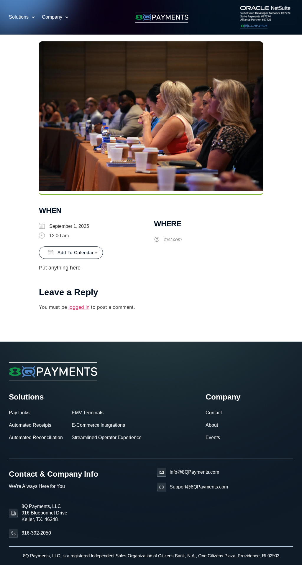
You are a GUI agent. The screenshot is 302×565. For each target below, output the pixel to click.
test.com (173, 239)
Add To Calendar (75, 252)
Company (52, 17)
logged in (78, 307)
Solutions (19, 17)
